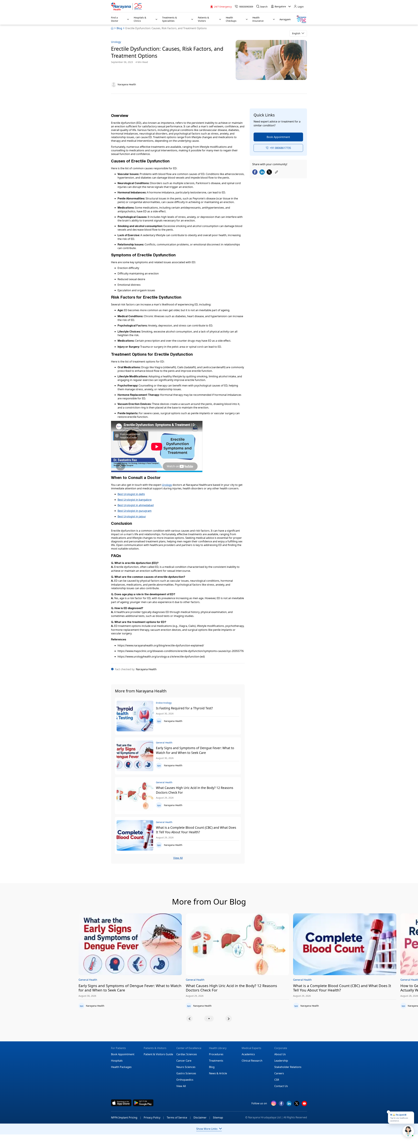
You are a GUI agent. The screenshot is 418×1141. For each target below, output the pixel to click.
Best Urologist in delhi (131, 494)
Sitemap (218, 1117)
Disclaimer (201, 1117)
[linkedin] (289, 1105)
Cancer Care (183, 1060)
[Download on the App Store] (121, 1102)
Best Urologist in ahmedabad (136, 505)
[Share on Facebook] (254, 172)
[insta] (273, 1103)
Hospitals (117, 1060)
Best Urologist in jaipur (132, 516)
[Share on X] (269, 172)
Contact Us (281, 1086)
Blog (119, 28)
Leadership (281, 1060)
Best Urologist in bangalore (135, 499)
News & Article (218, 1073)
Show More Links (206, 1129)
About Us (280, 1054)
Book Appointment (278, 137)
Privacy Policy (154, 1117)
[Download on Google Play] (143, 1102)
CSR (276, 1079)
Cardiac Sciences (186, 1054)
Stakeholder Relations (287, 1067)
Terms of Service (179, 1117)
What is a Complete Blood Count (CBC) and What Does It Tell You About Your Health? (196, 829)
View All (178, 858)
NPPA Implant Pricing (126, 1117)
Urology (116, 42)
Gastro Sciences (186, 1073)
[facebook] (281, 1105)
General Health (109, 980)
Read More (152, 944)
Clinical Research (252, 1060)
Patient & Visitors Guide (158, 1054)
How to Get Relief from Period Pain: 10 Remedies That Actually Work (362, 988)
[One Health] (301, 19)
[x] (296, 1105)
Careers (279, 1073)
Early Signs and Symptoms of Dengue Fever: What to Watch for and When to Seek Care (195, 750)
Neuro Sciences (185, 1067)
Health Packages (121, 1067)
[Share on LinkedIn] (262, 172)
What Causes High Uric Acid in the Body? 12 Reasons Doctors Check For (194, 790)
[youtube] (304, 1105)
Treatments (216, 1060)
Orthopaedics (184, 1079)
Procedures (216, 1054)
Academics (248, 1054)
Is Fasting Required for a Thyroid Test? (184, 708)
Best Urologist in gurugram (135, 511)
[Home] (126, 6)
